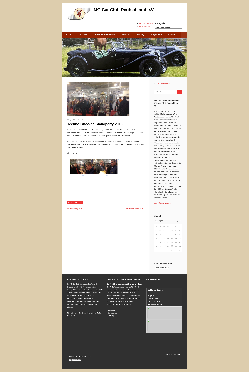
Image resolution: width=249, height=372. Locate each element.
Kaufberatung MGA (75, 209)
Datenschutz (112, 313)
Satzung (111, 316)
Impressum (112, 310)
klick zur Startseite (163, 83)
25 (160, 246)
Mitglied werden (144, 26)
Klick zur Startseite (146, 23)
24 (156, 246)
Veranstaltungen (75, 202)
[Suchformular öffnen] (184, 35)
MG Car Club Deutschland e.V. (124, 9)
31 (172, 231)
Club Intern (172, 35)
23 (180, 242)
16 (180, 238)
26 (164, 246)
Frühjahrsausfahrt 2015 (134, 209)
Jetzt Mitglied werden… (162, 203)
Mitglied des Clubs (94, 313)
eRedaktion (81, 120)
